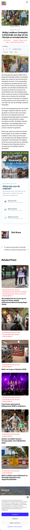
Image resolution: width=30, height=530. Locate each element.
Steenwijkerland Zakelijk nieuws (14, 294)
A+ (10, 49)
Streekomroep (7, 296)
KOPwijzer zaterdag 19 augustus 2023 (15, 250)
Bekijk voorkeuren (15, 523)
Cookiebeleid (10, 526)
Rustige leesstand (17, 49)
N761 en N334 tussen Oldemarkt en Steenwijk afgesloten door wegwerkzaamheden (15, 477)
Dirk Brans (7, 40)
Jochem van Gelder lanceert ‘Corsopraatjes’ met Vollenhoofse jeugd (14, 441)
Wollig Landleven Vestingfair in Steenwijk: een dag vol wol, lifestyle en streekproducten (15, 34)
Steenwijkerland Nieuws (17, 42)
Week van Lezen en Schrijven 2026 (14, 369)
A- (3, 49)
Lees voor (5, 52)
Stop (16, 52)
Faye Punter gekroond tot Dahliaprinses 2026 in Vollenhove (14, 405)
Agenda (16, 40)
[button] (27, 497)
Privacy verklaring (18, 526)
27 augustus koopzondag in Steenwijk (15, 247)
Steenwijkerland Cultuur (11, 332)
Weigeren (15, 518)
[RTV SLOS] (4, 4)
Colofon (4, 493)
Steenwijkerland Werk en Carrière (14, 292)
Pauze (11, 52)
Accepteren (15, 514)
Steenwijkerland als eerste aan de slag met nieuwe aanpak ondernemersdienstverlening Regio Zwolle (14, 301)
